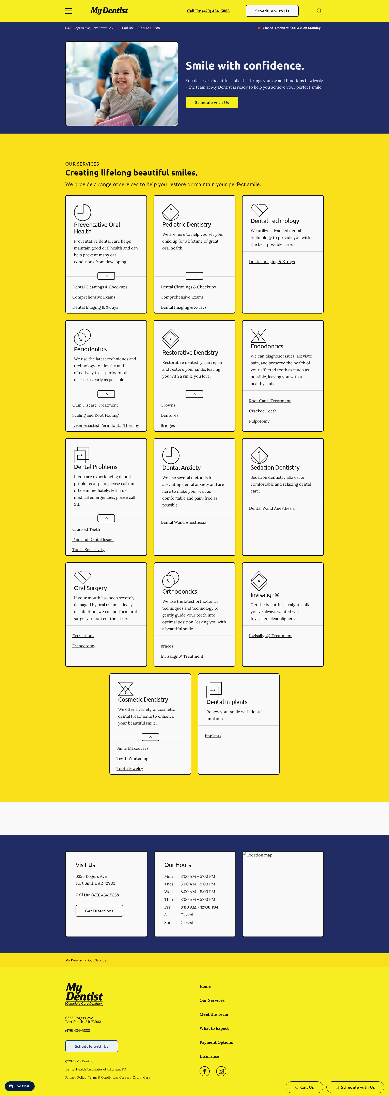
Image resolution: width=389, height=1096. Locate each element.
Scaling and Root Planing (95, 415)
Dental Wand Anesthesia (183, 522)
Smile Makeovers (132, 748)
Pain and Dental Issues (93, 539)
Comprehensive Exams (93, 297)
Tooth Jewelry (129, 768)
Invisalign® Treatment (182, 656)
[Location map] (283, 894)
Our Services (212, 1000)
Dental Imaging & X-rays (95, 307)
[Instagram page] (221, 1071)
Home (205, 986)
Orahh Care (141, 1077)
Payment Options (216, 1042)
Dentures (169, 415)
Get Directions (99, 910)
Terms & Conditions (103, 1077)
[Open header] (69, 10)
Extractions (83, 635)
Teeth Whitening (132, 758)
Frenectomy (83, 645)
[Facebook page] (205, 1071)
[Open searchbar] (319, 10)
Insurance (209, 1056)
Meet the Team (214, 1014)
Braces (167, 646)
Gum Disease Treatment (95, 405)
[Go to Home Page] (109, 11)
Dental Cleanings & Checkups (99, 286)
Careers (125, 1077)
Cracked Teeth (263, 410)
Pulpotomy (259, 421)
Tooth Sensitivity (88, 549)
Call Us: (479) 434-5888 (208, 10)
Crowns (168, 405)
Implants (213, 735)
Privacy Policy (75, 1077)
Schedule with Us (272, 10)
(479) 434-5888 (149, 28)
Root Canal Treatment (270, 400)
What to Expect (214, 1028)
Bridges (168, 425)
